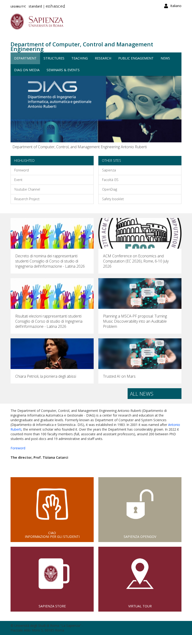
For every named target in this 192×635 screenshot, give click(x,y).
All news (141, 393)
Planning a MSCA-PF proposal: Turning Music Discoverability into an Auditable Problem (135, 321)
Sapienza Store (52, 606)
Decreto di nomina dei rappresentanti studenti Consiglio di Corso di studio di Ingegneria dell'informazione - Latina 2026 (50, 261)
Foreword (21, 170)
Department (25, 58)
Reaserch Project (27, 199)
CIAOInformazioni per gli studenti (52, 535)
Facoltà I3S (110, 179)
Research (103, 58)
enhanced (55, 6)
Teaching (79, 58)
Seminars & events (63, 70)
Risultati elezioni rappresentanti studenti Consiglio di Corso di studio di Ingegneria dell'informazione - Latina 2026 (48, 321)
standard (35, 6)
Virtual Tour (140, 606)
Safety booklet (113, 199)
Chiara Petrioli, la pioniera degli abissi (45, 376)
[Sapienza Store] (52, 574)
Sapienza (109, 170)
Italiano (175, 6)
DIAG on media (27, 70)
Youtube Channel (27, 189)
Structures (54, 58)
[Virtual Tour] (139, 574)
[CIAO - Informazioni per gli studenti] (52, 504)
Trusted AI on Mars (119, 376)
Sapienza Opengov (140, 536)
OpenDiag (109, 189)
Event (18, 179)
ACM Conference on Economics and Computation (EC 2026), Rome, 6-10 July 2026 (136, 261)
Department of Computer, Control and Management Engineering (82, 46)
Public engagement (136, 58)
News (165, 58)
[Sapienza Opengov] (139, 504)
